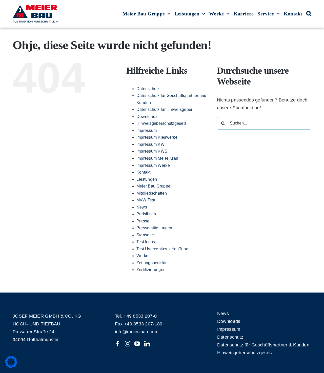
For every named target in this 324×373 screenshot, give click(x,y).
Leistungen (146, 179)
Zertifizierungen (151, 269)
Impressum (146, 130)
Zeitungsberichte (152, 263)
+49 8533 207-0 (140, 316)
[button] (308, 14)
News (141, 207)
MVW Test (145, 200)
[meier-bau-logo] (35, 7)
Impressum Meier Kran (157, 158)
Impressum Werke (153, 165)
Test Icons (145, 242)
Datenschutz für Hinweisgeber (164, 109)
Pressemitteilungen (154, 228)
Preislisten (146, 214)
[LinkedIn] (147, 343)
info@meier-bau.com (136, 331)
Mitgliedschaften (151, 193)
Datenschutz (148, 89)
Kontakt (143, 172)
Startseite (145, 235)
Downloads (146, 116)
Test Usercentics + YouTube (162, 249)
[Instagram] (127, 343)
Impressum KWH (152, 144)
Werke (142, 256)
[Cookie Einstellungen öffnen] (11, 366)
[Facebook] (117, 343)
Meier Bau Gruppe (153, 186)
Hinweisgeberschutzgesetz (161, 123)
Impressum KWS (152, 151)
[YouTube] (137, 343)
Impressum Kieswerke (156, 137)
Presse (143, 221)
